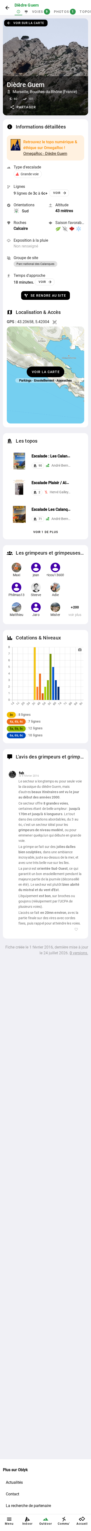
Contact (12, 1494)
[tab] (18, 11)
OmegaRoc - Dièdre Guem (45, 153)
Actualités (14, 1482)
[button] (23, 107)
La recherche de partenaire (28, 1505)
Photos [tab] (64, 12)
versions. (79, 953)
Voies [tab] (40, 12)
